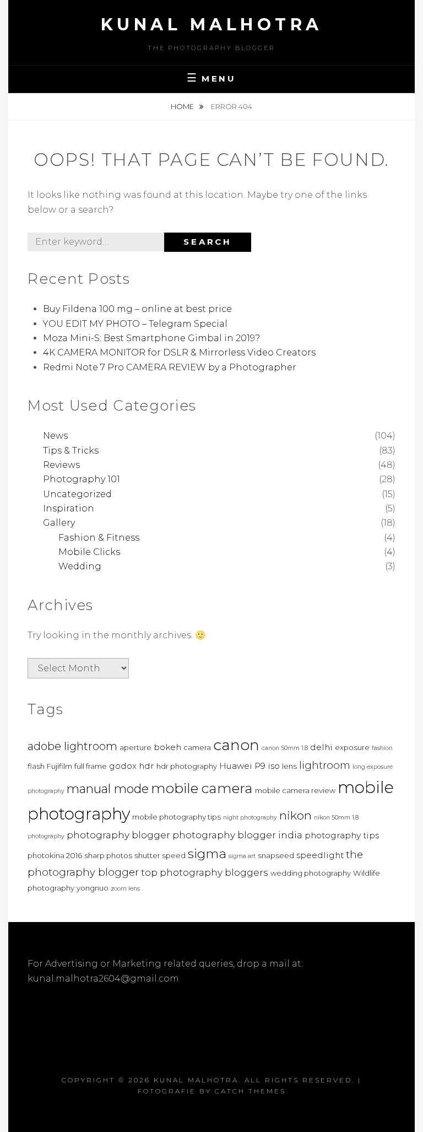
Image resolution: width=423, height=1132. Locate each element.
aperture (135, 747)
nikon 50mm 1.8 (336, 817)
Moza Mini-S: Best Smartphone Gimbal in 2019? (151, 338)
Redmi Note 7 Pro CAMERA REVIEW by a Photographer (169, 367)
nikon (295, 815)
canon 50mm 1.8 (285, 748)
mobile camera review (295, 790)
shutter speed (160, 855)
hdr (146, 766)
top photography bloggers (204, 872)
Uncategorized (77, 494)
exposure (352, 747)
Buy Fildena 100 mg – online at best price (137, 309)
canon (236, 745)
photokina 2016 (55, 855)
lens (289, 766)
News (55, 435)
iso (274, 766)
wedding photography (310, 873)
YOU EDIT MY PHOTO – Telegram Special (135, 324)
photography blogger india (237, 834)
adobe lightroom (72, 746)
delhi (321, 747)
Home (183, 106)
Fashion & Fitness (98, 537)
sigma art (242, 856)
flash (36, 766)
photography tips (342, 835)
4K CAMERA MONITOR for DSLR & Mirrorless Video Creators (179, 352)
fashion (382, 748)
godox (123, 766)
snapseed (276, 855)
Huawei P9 (242, 766)
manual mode (108, 788)
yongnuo (93, 887)
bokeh (167, 747)
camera (197, 747)
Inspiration (68, 508)
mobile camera (202, 788)
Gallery (59, 523)
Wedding (79, 566)
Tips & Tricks (71, 450)
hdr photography (186, 766)
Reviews (61, 465)
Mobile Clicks (89, 552)
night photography (250, 817)
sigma (207, 853)
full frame (90, 766)
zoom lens (125, 888)
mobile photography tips (176, 816)
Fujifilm (59, 766)
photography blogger (118, 834)
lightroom (324, 765)
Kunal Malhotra (212, 24)
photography (46, 836)
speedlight (320, 855)
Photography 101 (81, 479)
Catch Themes (250, 1091)
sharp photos (108, 855)
